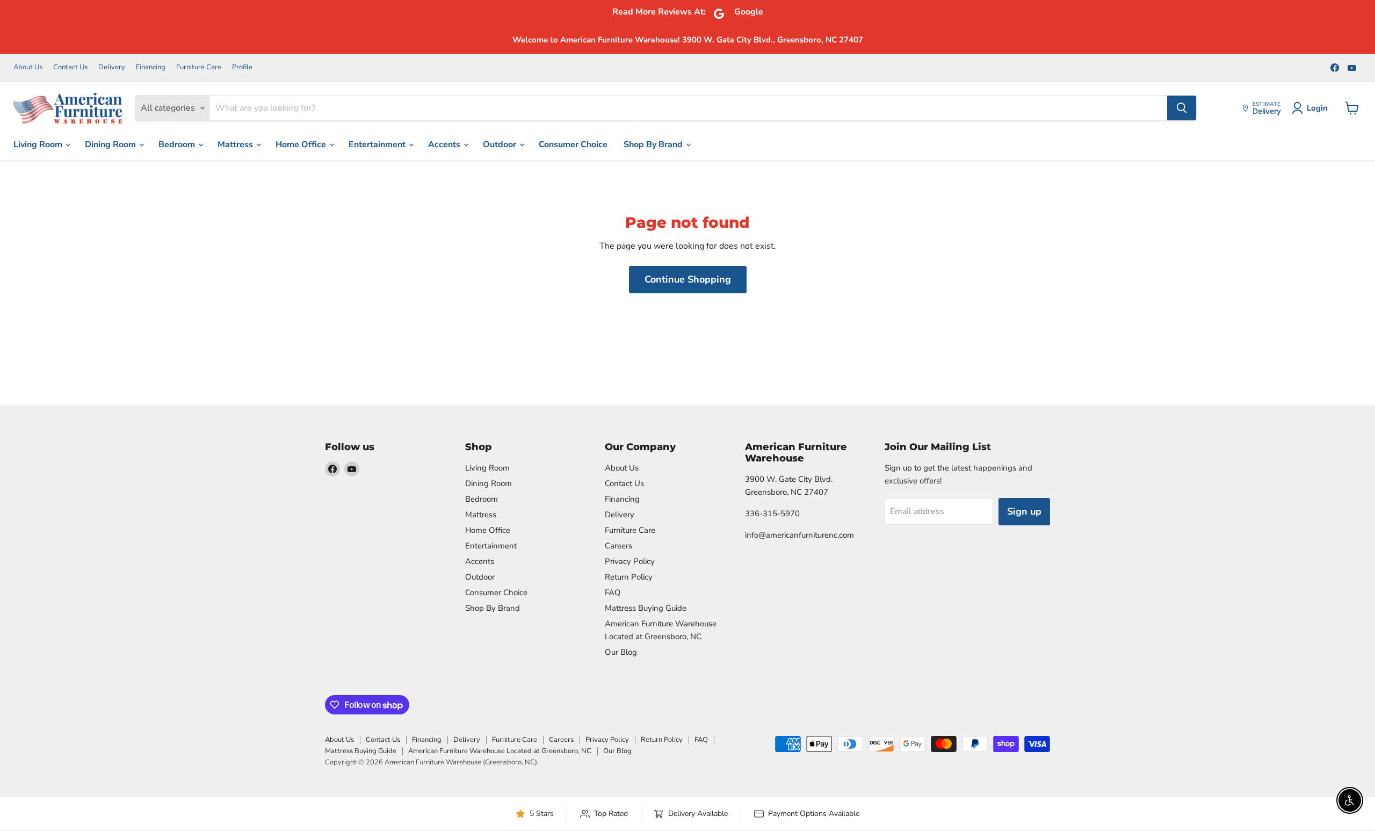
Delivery (111, 67)
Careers (618, 545)
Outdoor (500, 144)
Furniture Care (198, 67)
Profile (242, 67)
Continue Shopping (688, 279)
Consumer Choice (573, 144)
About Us (27, 67)
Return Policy (629, 577)
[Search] (1181, 108)
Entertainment (378, 144)
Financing (150, 67)
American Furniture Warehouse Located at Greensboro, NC (499, 751)
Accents (445, 144)
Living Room (38, 144)
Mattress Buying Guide (645, 608)
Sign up (1024, 511)
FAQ (613, 592)
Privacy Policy (630, 561)
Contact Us (70, 67)
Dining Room (111, 144)
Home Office (302, 144)
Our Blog (621, 652)
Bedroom (177, 144)
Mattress (236, 144)
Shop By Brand (654, 144)
